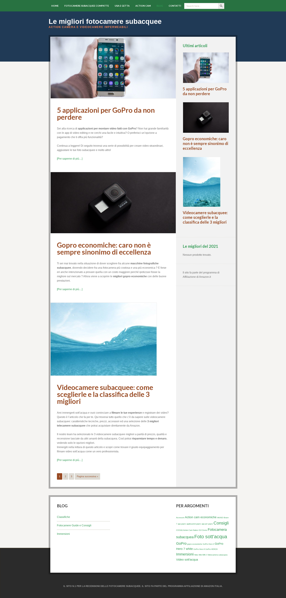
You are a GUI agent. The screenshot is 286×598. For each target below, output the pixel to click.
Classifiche (63, 517)
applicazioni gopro (194, 524)
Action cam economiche (200, 517)
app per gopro (207, 524)
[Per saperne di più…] (69, 158)
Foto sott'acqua (210, 536)
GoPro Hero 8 (199, 549)
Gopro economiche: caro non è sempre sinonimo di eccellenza (104, 248)
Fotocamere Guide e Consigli (74, 525)
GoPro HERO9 (211, 549)
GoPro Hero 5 (208, 544)
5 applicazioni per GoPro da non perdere (106, 113)
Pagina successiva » (87, 476)
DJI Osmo (203, 530)
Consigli (221, 523)
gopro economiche (194, 544)
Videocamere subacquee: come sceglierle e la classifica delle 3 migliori (105, 394)
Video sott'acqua (187, 559)
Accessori (180, 518)
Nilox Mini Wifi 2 (200, 555)
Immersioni (63, 533)
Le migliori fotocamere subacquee (105, 21)
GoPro (181, 543)
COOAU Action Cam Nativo (187, 530)
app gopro (182, 524)
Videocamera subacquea (217, 555)
